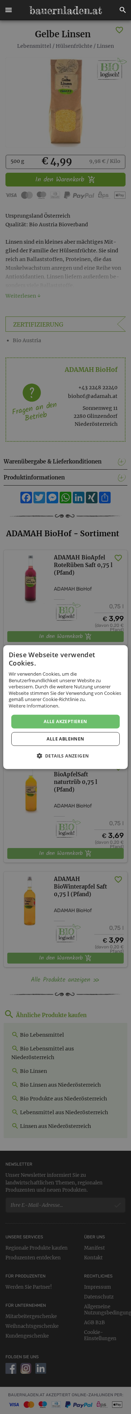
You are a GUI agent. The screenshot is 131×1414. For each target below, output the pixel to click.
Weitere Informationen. (34, 705)
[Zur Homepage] (65, 10)
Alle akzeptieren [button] (65, 721)
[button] (8, 10)
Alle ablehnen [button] (65, 739)
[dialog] (65, 707)
